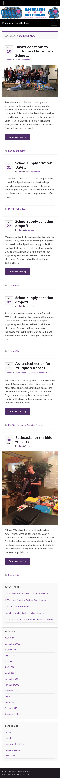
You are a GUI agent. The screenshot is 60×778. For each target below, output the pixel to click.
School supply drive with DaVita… (35, 165)
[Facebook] (3, 2)
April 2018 (9, 667)
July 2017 (9, 696)
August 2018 (11, 649)
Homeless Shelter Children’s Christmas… (24, 613)
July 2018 (9, 655)
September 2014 (13, 714)
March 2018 (10, 673)
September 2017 (13, 690)
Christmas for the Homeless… (19, 606)
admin (9, 59)
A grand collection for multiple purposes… (32, 365)
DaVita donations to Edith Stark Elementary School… (34, 51)
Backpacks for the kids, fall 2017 (33, 439)
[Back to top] (53, 771)
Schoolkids (25, 59)
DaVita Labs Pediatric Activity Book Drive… (25, 600)
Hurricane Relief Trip (14, 744)
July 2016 (9, 702)
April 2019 (9, 638)
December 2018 (12, 643)
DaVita (17, 59)
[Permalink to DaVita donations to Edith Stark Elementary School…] (30, 80)
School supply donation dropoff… (34, 223)
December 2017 (12, 679)
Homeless (25, 372)
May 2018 (9, 661)
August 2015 (11, 708)
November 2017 (12, 684)
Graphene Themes (23, 774)
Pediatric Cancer (37, 372)
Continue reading (17, 137)
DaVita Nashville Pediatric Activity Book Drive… (27, 593)
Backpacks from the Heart (16, 22)
